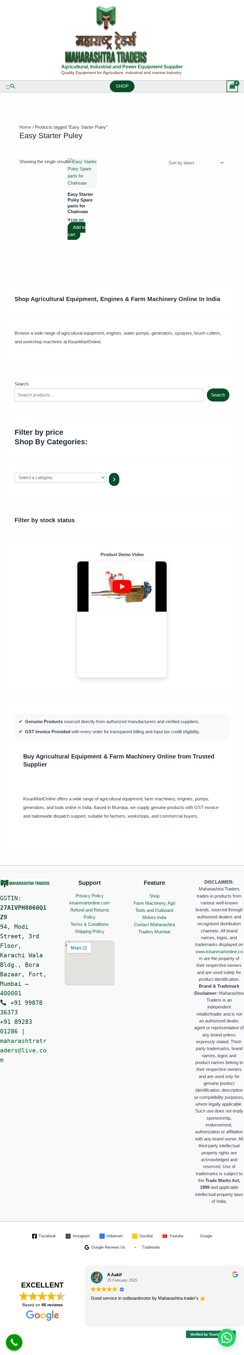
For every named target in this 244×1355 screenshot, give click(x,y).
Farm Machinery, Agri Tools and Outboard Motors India (154, 910)
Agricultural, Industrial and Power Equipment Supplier (122, 66)
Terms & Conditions (90, 924)
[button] (10, 86)
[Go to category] (114, 479)
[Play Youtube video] (122, 586)
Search (22, 384)
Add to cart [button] (76, 231)
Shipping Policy (89, 931)
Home (25, 127)
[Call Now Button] (14, 1342)
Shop (154, 895)
